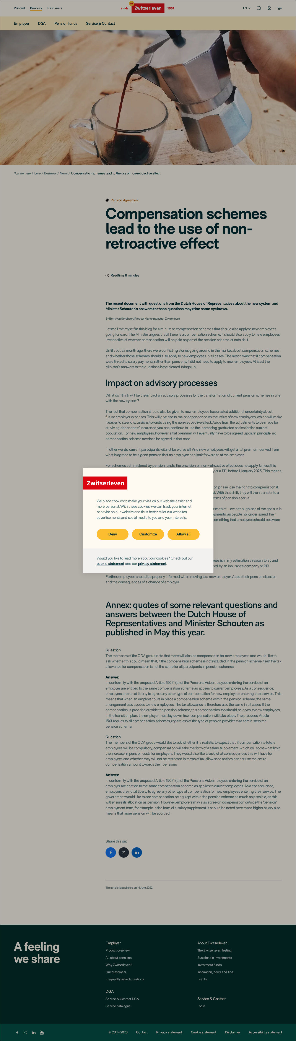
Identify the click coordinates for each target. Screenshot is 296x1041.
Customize (148, 534)
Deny (112, 534)
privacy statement (152, 563)
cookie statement (110, 563)
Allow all (183, 534)
